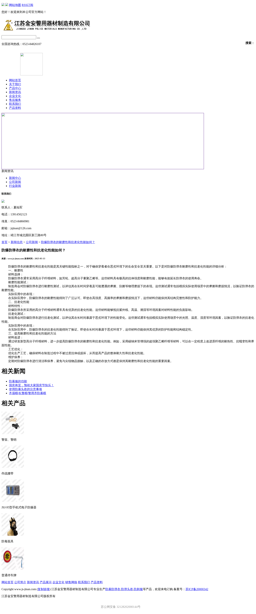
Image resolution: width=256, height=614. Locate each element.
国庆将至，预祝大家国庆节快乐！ (31, 385)
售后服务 (15, 99)
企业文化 (15, 96)
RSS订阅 (27, 5)
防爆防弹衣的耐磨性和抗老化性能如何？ (68, 242)
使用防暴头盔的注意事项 (25, 389)
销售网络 (71, 582)
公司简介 (20, 582)
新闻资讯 (15, 92)
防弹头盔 (127, 589)
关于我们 (15, 84)
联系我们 (15, 103)
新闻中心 (15, 178)
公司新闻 (15, 181)
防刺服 (138, 589)
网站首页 (15, 80)
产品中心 (15, 88)
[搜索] (38, 38)
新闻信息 (17, 242)
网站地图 (15, 5)
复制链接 (44, 589)
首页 (4, 242)
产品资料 (15, 107)
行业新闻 (15, 185)
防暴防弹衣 (112, 589)
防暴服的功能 (18, 381)
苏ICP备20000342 (197, 589)
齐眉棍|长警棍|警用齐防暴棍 (27, 393)
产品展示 (46, 582)
